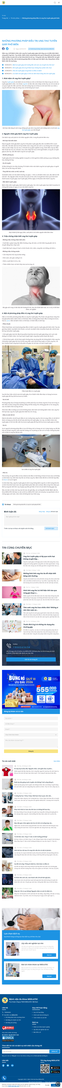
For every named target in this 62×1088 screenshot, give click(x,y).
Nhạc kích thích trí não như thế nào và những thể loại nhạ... (32, 809)
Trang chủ (5, 18)
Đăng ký (48, 511)
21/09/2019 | (23, 71)
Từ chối (47, 1085)
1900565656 (7, 1012)
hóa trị (6, 480)
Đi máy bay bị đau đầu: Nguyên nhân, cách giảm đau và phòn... (33, 769)
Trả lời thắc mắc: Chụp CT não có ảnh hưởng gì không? (30, 837)
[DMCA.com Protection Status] (8, 1038)
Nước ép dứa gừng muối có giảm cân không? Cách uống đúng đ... (34, 782)
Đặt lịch (49, 955)
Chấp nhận (56, 1085)
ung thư (25, 84)
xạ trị (8, 321)
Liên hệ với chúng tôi (31, 659)
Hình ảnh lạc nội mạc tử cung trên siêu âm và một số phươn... (33, 850)
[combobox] (31, 735)
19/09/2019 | (29, 65)
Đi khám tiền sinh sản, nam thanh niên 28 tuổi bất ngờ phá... (32, 877)
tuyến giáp (10, 82)
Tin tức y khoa (15, 18)
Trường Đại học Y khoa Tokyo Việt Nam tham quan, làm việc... (33, 796)
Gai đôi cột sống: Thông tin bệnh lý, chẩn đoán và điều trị (31, 864)
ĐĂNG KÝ (54, 1051)
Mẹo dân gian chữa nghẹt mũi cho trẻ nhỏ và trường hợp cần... (33, 823)
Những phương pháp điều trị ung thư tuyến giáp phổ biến (27, 504)
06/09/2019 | (30, 73)
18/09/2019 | (28, 68)
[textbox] (31, 734)
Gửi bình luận (50, 528)
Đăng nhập (42, 511)
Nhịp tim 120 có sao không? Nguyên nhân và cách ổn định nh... (33, 891)
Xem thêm (57, 761)
